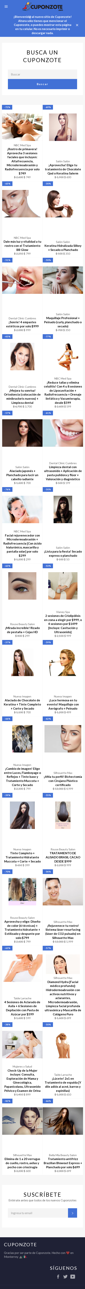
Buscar (42, 84)
